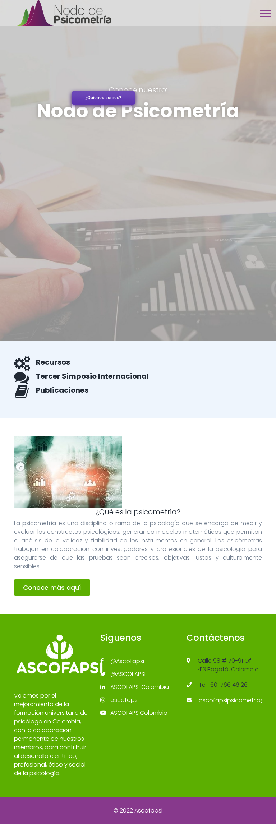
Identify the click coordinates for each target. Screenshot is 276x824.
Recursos (53, 362)
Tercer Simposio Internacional (92, 376)
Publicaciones (62, 390)
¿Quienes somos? (103, 97)
